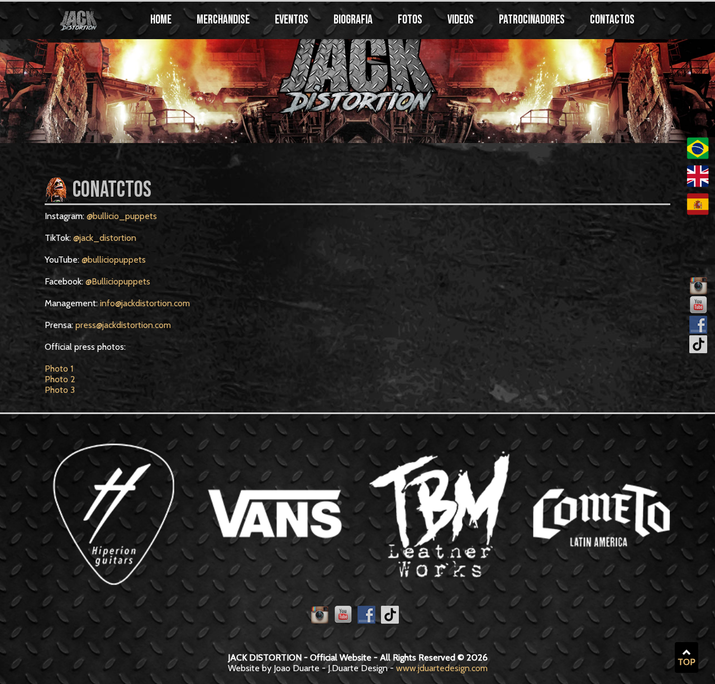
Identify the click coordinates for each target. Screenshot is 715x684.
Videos (460, 19)
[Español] (698, 212)
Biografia (353, 19)
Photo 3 (60, 389)
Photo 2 (60, 379)
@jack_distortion (104, 237)
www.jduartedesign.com (442, 668)
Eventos (291, 19)
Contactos (612, 19)
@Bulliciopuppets (117, 281)
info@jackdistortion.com (145, 303)
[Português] (698, 156)
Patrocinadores (532, 19)
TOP (686, 662)
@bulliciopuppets (114, 259)
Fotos (410, 19)
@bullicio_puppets (122, 216)
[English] (698, 184)
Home (160, 19)
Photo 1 (59, 368)
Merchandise (223, 19)
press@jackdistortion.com (123, 325)
